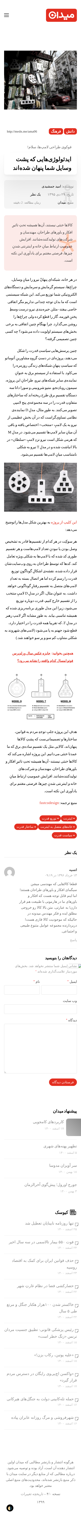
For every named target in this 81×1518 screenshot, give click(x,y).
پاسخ (73, 940)
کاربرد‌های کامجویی (48, 1122)
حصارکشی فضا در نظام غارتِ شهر (45, 1286)
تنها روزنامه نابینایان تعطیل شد (49, 1223)
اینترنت (67, 818)
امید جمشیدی (51, 186)
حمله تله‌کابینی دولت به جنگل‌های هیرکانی (40, 1399)
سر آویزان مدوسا (63, 1165)
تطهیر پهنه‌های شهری (60, 1146)
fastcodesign (49, 803)
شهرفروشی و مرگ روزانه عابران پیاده (42, 1417)
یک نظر (35, 194)
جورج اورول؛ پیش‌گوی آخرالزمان (50, 1184)
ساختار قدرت (25, 826)
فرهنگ (56, 131)
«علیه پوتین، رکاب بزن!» (54, 1355)
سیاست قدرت (63, 835)
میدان (62, 202)
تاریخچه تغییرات (32, 1494)
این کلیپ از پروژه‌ (63, 522)
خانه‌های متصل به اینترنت (56, 826)
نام (36, 981)
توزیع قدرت (49, 818)
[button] (6, 15)
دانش (70, 131)
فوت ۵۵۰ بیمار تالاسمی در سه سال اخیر (41, 1242)
